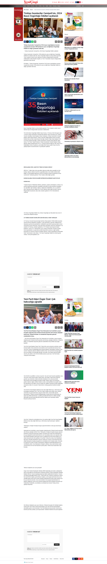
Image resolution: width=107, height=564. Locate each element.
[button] (56, 42)
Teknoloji (54, 5)
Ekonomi (32, 5)
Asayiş (59, 5)
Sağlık (47, 5)
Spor (44, 5)
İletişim (51, 558)
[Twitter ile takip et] (78, 2)
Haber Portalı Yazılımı (29, 562)
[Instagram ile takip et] (80, 2)
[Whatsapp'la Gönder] (32, 42)
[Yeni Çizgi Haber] (31, 2)
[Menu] (83, 6)
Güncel (28, 5)
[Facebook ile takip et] (76, 2)
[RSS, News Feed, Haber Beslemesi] (81, 559)
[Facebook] (25, 42)
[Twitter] (27, 42)
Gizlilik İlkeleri (56, 558)
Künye (47, 558)
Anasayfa (27, 9)
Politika (40, 5)
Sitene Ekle (62, 558)
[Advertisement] (43, 77)
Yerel (36, 5)
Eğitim (50, 5)
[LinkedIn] (30, 42)
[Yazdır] (35, 42)
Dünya (25, 5)
